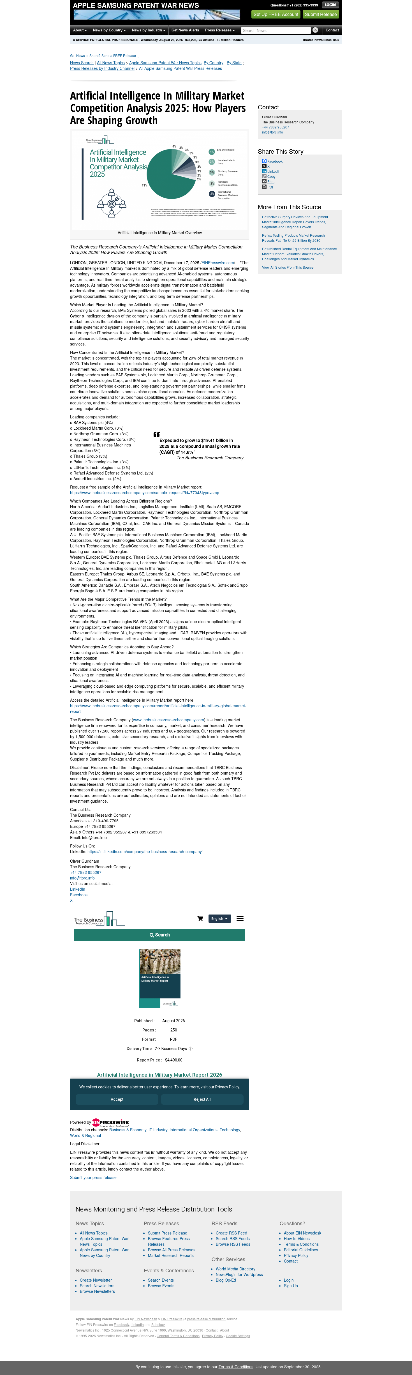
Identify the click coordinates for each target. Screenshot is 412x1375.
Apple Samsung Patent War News (136, 5)
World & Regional (85, 1135)
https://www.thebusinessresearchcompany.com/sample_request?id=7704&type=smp (144, 492)
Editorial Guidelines (301, 1249)
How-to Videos (297, 1238)
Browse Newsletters (97, 1291)
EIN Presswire (171, 1318)
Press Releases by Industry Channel (102, 68)
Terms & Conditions (301, 1244)
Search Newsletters (97, 1285)
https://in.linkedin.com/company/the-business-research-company (144, 851)
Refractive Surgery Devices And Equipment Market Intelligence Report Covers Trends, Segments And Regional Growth (295, 221)
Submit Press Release (167, 1233)
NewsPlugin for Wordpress (239, 1274)
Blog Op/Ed (226, 1280)
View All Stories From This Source (288, 267)
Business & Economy (127, 1129)
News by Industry (147, 30)
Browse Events (161, 1285)
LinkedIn (77, 889)
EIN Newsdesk (146, 1318)
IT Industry (158, 1129)
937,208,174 (193, 40)
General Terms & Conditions (178, 1335)
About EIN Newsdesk (302, 1233)
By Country (213, 62)
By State (234, 62)
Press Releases (219, 30)
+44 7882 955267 (85, 872)
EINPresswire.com (218, 262)
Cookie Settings (238, 1335)
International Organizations (193, 1129)
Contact (332, 30)
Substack (158, 1324)
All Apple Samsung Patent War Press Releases (180, 68)
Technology (230, 1129)
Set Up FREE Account (276, 14)
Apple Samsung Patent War (165, 62)
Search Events (161, 1280)
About (79, 30)
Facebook (79, 894)
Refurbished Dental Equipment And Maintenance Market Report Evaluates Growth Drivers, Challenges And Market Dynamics (299, 253)
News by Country (108, 30)
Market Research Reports (171, 1255)
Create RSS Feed (231, 1233)
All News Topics (111, 62)
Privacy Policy (296, 1255)
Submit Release (321, 14)
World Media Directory (235, 1269)
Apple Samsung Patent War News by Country (104, 1252)
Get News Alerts (185, 30)
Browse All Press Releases (171, 1249)
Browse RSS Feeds (233, 1244)
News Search (82, 62)
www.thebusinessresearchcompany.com (168, 719)
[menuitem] (107, 1241)
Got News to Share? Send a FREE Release (104, 55)
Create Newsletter (96, 1280)
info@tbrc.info (82, 878)
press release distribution (206, 1318)
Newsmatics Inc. (88, 1330)
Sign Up (291, 1285)
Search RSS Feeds (233, 1238)
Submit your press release (93, 1177)
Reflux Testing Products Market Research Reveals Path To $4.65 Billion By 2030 (293, 238)
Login (289, 1280)
